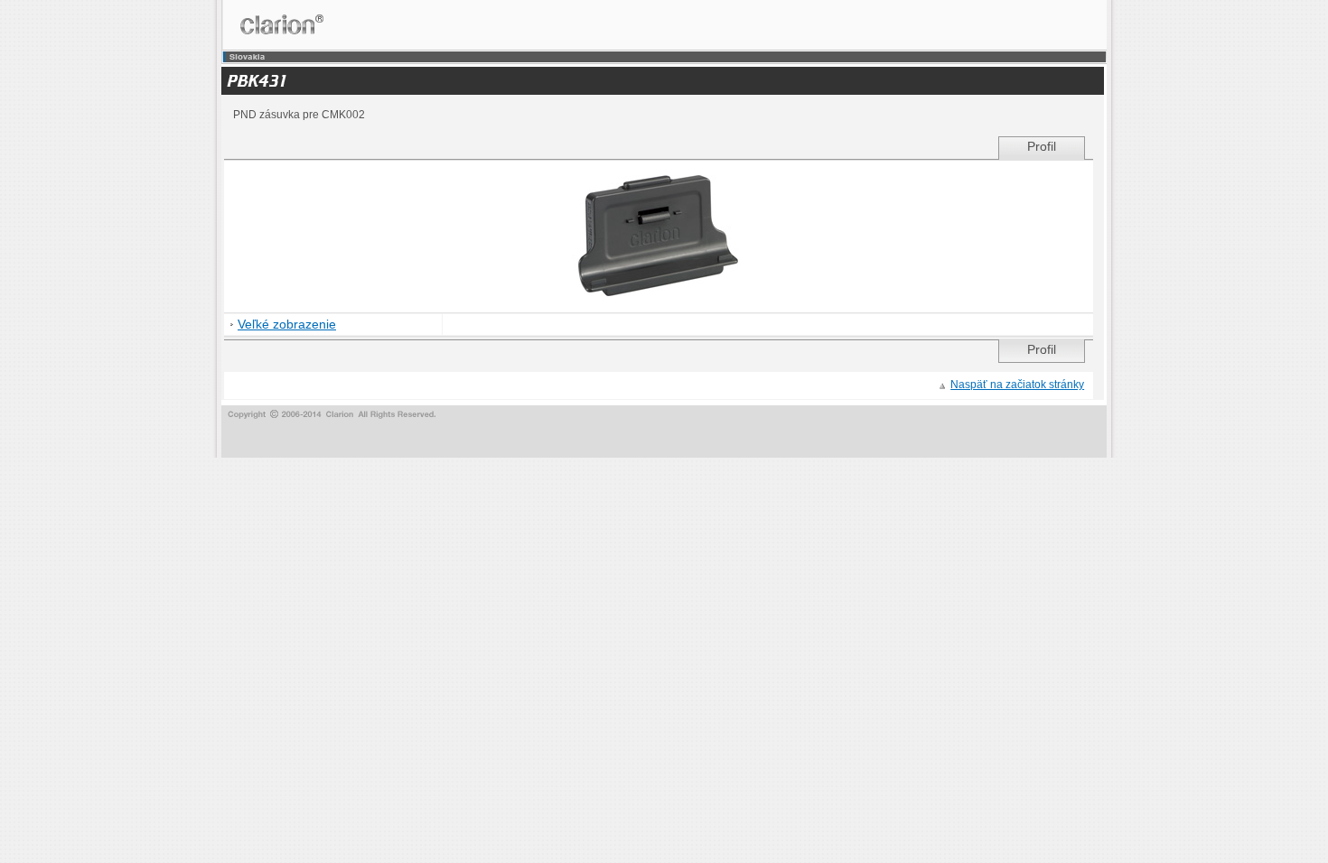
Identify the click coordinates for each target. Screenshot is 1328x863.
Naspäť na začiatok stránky (1017, 384)
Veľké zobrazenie (287, 324)
